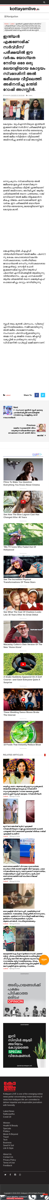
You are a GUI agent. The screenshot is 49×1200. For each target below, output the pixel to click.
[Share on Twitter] (43, 395)
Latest (12, 24)
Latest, (30, 95)
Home (6, 24)
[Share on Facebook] (37, 395)
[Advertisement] (24, 161)
